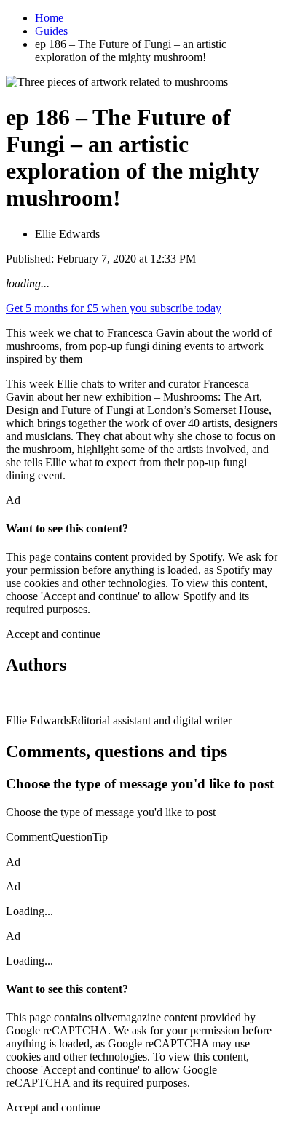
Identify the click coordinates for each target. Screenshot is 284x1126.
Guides (51, 31)
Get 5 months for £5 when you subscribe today (113, 308)
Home (49, 18)
